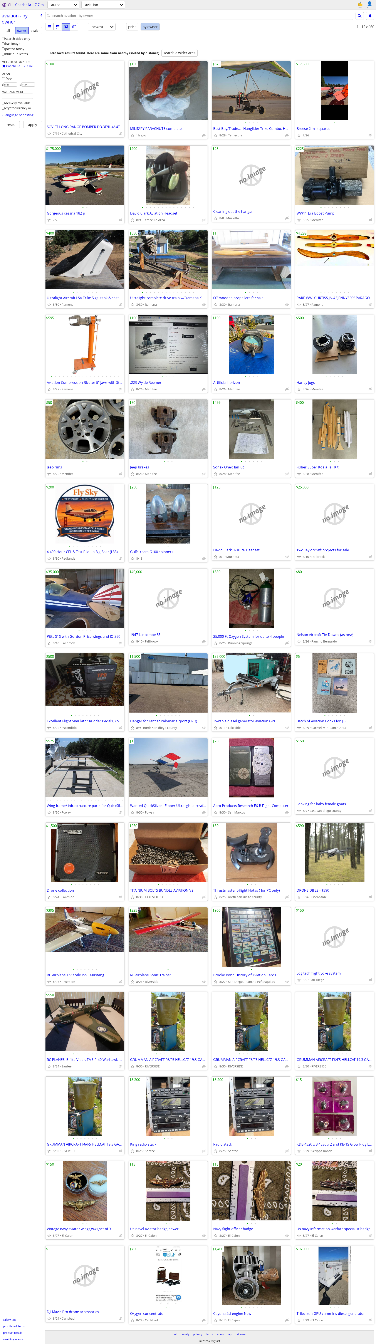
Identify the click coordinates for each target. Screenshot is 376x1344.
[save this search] (370, 16)
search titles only (17, 39)
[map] (74, 26)
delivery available (18, 103)
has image (12, 44)
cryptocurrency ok (18, 108)
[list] (49, 26)
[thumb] (58, 26)
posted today (14, 49)
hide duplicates (16, 54)
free (9, 78)
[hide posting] (120, 133)
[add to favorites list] (49, 133)
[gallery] (66, 26)
